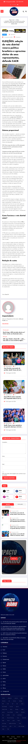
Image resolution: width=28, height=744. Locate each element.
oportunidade (6, 675)
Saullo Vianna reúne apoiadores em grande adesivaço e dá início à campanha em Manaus (13, 426)
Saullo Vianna (4, 726)
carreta (8, 703)
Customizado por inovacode (21, 740)
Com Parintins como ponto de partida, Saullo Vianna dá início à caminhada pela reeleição (12, 369)
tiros (15, 726)
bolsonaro (14, 701)
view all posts (5, 323)
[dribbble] (14, 4)
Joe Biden (8, 715)
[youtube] (17, 4)
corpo (17, 703)
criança (22, 703)
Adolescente (10, 698)
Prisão (20, 723)
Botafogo (20, 701)
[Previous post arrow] (24, 332)
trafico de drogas (21, 726)
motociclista (24, 717)
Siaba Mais (14, 558)
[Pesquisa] (23, 12)
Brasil (4, 650)
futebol (22, 709)
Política (4, 34)
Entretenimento (6, 659)
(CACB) (3, 103)
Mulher (3, 720)
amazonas (16, 698)
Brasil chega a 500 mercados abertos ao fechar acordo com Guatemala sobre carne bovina (13, 333)
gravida (3, 712)
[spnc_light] (26, 11)
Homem (17, 712)
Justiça (3, 717)
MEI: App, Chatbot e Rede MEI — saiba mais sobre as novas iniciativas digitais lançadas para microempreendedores (13, 339)
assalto (22, 698)
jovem (14, 715)
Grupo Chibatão (10, 712)
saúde (10, 726)
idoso (3, 715)
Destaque (5, 653)
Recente (8, 504)
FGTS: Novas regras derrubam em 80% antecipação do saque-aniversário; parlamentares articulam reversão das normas (13, 146)
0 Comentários (17, 37)
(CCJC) (20, 122)
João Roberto (19, 715)
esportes (17, 706)
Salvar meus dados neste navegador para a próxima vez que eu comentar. (13, 474)
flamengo (16, 709)
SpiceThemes (18, 741)
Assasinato (4, 701)
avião (9, 701)
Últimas (4, 688)
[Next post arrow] (24, 339)
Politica (18, 720)
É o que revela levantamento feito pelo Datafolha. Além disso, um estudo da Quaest (13, 85)
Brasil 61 (7, 294)
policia (4, 678)
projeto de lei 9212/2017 (15, 117)
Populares (20, 504)
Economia (5, 656)
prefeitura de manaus (12, 723)
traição (3, 729)
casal (12, 703)
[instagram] (16, 4)
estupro (11, 709)
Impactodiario (13, 34)
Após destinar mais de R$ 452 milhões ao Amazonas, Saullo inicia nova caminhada (17, 534)
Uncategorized (6, 691)
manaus (18, 717)
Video (8, 729)
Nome (3, 456)
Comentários (4, 442)
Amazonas (5, 646)
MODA (4, 669)
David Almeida (4, 706)
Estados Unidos (4, 709)
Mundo (4, 672)
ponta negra (4, 723)
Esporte (4, 662)
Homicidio (23, 712)
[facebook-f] (10, 4)
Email (3, 464)
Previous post (6, 330)
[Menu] (2, 11)
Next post (5, 336)
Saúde (4, 685)
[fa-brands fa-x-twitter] (12, 4)
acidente (3, 698)
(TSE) (22, 222)
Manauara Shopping (10, 717)
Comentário (8, 507)
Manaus (4, 665)
